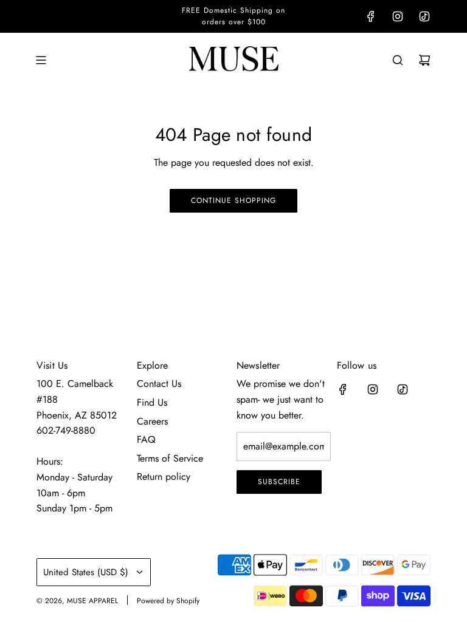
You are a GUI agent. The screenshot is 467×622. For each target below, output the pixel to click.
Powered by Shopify (168, 600)
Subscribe (279, 481)
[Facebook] (371, 16)
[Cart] (424, 60)
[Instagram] (397, 16)
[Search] (397, 60)
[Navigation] (40, 60)
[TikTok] (424, 16)
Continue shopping (233, 200)
